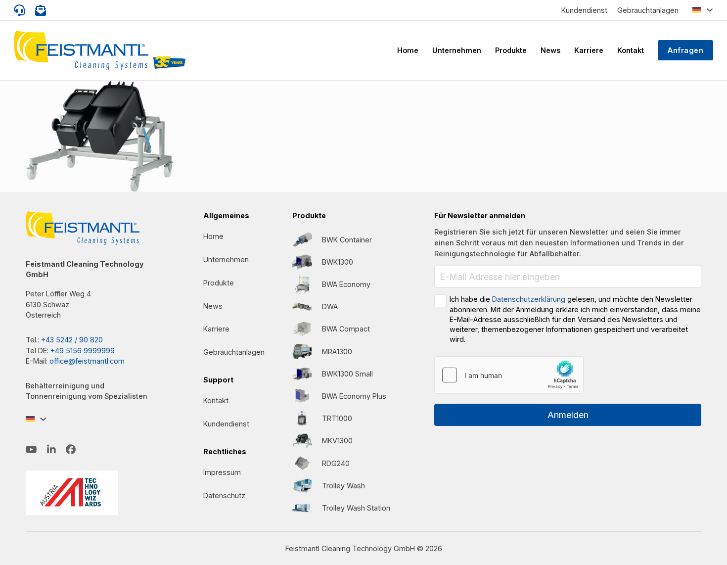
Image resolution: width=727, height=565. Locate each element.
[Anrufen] (19, 10)
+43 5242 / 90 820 (72, 339)
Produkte (511, 50)
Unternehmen (456, 50)
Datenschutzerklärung (528, 299)
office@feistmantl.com (87, 361)
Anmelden (568, 415)
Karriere (588, 50)
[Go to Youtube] (31, 450)
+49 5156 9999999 (82, 350)
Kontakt (630, 50)
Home (407, 50)
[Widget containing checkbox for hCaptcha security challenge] (509, 375)
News (550, 50)
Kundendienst (584, 10)
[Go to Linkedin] (51, 450)
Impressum (222, 472)
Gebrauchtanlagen (648, 10)
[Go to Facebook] (71, 450)
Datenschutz (224, 495)
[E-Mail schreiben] (40, 10)
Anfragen (685, 50)
